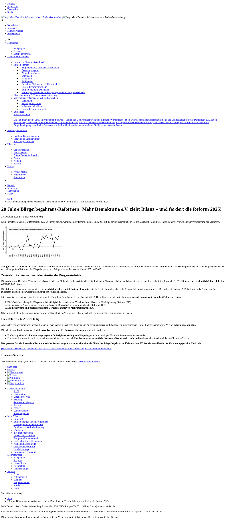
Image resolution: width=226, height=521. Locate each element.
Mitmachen (12, 42)
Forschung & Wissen (24, 141)
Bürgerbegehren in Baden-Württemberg (41, 67)
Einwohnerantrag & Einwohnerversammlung (35, 95)
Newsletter (12, 25)
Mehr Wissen (13, 416)
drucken (11, 369)
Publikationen (20, 477)
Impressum (12, 6)
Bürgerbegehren (21, 64)
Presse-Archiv (20, 172)
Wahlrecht (18, 430)
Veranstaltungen (21, 468)
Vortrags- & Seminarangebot (27, 138)
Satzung (17, 163)
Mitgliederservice (22, 397)
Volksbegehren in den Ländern (28, 424)
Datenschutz (13, 9)
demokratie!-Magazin (24, 402)
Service (11, 471)
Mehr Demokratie (16, 388)
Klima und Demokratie (25, 443)
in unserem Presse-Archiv (87, 361)
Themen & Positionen (18, 56)
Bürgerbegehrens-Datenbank (36, 89)
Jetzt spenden (13, 33)
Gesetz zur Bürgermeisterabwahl (29, 62)
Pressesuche (19, 177)
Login (16, 488)
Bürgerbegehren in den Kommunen (31, 421)
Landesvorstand (21, 149)
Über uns (11, 144)
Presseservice (20, 174)
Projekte (18, 460)
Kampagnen (19, 48)
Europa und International (26, 438)
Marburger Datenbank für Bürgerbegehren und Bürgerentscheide (53, 92)
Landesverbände (22, 410)
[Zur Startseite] (32, 17)
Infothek (18, 485)
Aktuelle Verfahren (31, 73)
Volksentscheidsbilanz (32, 106)
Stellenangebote (21, 413)
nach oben (12, 366)
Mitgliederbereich (22, 53)
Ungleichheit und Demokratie (28, 441)
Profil (16, 391)
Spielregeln (27, 76)
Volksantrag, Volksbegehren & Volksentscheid (36, 98)
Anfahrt (17, 158)
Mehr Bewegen (14, 455)
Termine (18, 51)
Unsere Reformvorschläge (34, 87)
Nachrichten (19, 466)
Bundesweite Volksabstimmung (29, 427)
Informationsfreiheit (23, 432)
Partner (17, 408)
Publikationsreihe (22, 114)
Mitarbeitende (20, 152)
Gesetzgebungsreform (24, 446)
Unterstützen (20, 463)
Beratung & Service (17, 130)
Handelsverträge (21, 449)
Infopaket (12, 28)
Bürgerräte (19, 111)
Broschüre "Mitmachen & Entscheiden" (41, 84)
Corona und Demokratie (25, 452)
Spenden (18, 479)
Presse (10, 166)
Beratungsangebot (30, 70)
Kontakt (11, 3)
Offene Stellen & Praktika (26, 155)
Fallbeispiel (27, 81)
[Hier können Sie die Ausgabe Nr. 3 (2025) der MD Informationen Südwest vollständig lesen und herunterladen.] (56, 348)
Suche (10, 12)
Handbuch (27, 78)
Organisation (20, 394)
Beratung (18, 399)
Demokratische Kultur (24, 435)
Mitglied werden (15, 30)
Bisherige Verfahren (31, 103)
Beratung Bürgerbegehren (26, 136)
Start (9, 199)
